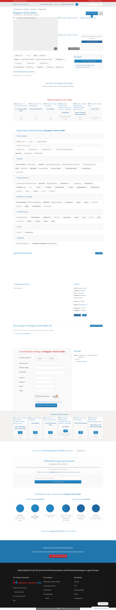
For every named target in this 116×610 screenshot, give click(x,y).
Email (20, 386)
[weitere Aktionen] (101, 13)
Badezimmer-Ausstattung (24, 196)
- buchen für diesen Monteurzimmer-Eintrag (95, 516)
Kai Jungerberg (50, 109)
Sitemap (76, 594)
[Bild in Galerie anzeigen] (69, 25)
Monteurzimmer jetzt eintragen (58, 556)
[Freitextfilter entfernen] (99, 4)
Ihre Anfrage (22, 372)
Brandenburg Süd (83, 304)
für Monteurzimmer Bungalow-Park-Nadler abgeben (20, 517)
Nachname (22, 382)
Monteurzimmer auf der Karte (82, 67)
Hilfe (100, 1)
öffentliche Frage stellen (58, 481)
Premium (99, 101)
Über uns (56, 4)
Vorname (21, 377)
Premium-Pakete (47, 590)
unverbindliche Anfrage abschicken (46, 405)
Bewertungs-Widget (48, 594)
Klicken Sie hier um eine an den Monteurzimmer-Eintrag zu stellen (58, 472)
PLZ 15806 (82, 290)
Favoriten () (101, 608)
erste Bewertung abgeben (92, 41)
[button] (35, 34)
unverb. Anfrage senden (92, 13)
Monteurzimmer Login (94, 1)
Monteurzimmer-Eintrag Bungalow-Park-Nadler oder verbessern (66, 517)
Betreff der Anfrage (24, 367)
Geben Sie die (22, 333)
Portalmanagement (78, 598)
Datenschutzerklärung (42, 401)
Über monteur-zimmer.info (19, 596)
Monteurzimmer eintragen (67, 4)
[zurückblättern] (17, 34)
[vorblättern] (54, 34)
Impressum (76, 581)
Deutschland (80, 297)
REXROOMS (65, 112)
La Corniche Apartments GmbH (21, 109)
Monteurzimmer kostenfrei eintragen (52, 581)
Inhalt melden (81, 450)
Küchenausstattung (22, 212)
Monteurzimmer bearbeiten (50, 585)
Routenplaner (99, 253)
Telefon (21, 390)
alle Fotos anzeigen (74, 48)
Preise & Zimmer (21, 136)
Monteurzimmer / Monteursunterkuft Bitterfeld (96, 425)
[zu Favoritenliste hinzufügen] (15, 19)
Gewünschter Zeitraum (25, 357)
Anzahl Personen (23, 363)
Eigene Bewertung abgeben (97, 325)
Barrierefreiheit (104, 603)
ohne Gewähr (69, 450)
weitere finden (35, 516)
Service (18, 227)
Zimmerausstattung (22, 178)
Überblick (19, 159)
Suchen (101, 4)
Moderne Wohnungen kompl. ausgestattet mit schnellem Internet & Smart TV (80, 114)
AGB (75, 585)
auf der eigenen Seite (81, 516)
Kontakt (84, 315)
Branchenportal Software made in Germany (47, 609)
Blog (14, 600)
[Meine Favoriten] (76, 4)
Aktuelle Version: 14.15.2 (73, 609)
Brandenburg (83, 295)
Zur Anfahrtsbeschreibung (81, 361)
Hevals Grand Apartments (36, 109)
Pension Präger (95, 109)
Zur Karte (77, 359)
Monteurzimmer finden (46, 4)
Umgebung (20, 238)
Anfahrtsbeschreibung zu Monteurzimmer (85, 65)
